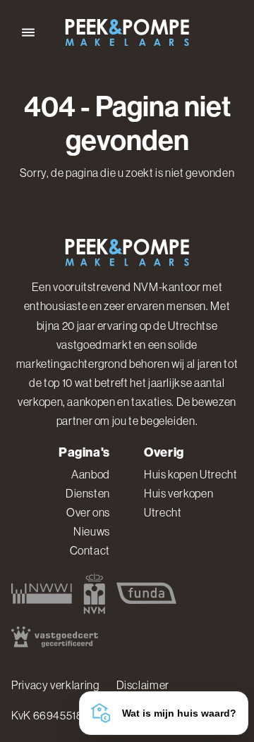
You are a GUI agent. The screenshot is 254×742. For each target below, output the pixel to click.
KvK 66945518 (47, 715)
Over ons (88, 512)
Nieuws (91, 531)
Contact (90, 550)
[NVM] (94, 593)
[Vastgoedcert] (54, 637)
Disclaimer (142, 685)
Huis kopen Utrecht (191, 474)
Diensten (88, 493)
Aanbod (90, 474)
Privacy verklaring (55, 685)
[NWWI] (41, 593)
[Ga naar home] (127, 33)
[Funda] (146, 593)
